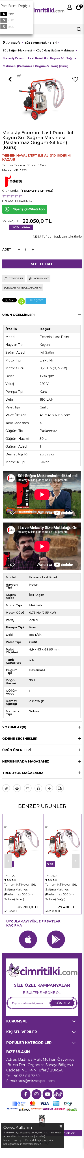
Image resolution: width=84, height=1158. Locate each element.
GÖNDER (62, 1003)
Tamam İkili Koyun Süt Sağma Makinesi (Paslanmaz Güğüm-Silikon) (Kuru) (20, 892)
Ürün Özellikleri (18, 315)
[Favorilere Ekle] (75, 79)
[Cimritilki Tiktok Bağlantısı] (58, 1094)
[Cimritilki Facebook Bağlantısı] (25, 1094)
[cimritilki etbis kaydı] (42, 1121)
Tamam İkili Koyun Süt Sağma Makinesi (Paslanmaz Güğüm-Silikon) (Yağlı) (61, 892)
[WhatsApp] (21, 301)
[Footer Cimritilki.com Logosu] (42, 970)
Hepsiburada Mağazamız (25, 761)
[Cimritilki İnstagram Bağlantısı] (36, 1094)
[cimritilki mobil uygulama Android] (56, 939)
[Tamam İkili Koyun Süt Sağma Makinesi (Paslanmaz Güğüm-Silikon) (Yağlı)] (62, 844)
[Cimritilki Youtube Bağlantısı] (47, 1094)
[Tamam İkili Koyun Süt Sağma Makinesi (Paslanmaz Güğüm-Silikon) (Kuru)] (21, 844)
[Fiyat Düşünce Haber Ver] (49, 788)
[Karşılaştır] (28, 788)
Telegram (36, 300)
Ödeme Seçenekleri (20, 739)
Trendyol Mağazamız (22, 773)
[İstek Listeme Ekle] (17, 788)
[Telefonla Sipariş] (6, 788)
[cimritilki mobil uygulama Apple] (28, 939)
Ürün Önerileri (16, 750)
